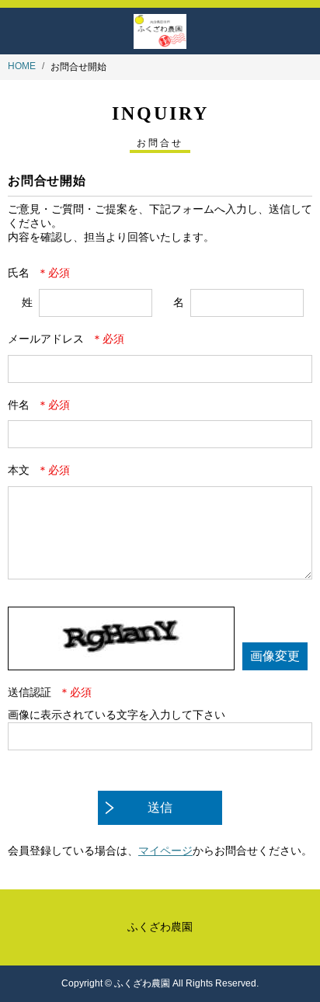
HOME (22, 66)
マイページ (165, 850)
